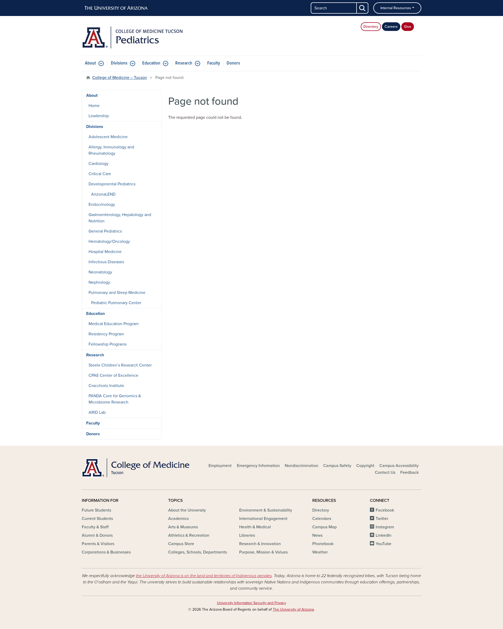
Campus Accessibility (399, 465)
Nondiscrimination (301, 465)
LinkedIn (383, 535)
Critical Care (100, 173)
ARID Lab (97, 412)
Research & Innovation (260, 543)
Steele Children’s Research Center (120, 365)
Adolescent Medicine (108, 136)
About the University (187, 510)
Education (151, 63)
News (317, 535)
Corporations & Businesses (106, 552)
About (90, 63)
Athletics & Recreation (188, 535)
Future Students (96, 510)
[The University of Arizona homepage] (116, 8)
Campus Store (181, 543)
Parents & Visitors (98, 543)
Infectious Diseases (106, 262)
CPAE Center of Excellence (113, 375)
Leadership (99, 116)
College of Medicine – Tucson (119, 77)
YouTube (383, 543)
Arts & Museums (183, 527)
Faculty (213, 63)
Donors (233, 63)
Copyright (365, 465)
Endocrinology (102, 204)
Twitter (382, 518)
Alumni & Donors (97, 535)
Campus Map (324, 527)
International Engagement (263, 518)
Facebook (385, 510)
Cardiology (98, 163)
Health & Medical (255, 527)
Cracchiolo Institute (106, 385)
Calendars (321, 518)
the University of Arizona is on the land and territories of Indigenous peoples (204, 575)
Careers (391, 26)
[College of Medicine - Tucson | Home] (136, 467)
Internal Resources (395, 8)
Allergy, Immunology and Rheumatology (111, 150)
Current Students (97, 518)
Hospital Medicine (105, 251)
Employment (220, 465)
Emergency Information (258, 465)
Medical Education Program (114, 323)
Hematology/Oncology (109, 241)
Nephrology (99, 282)
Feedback (409, 472)
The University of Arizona (293, 609)
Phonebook (322, 543)
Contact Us (385, 472)
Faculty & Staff (95, 527)
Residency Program (106, 334)
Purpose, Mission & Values (263, 552)
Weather (320, 552)
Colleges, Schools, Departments (197, 552)
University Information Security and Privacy (251, 603)
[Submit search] (362, 8)
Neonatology (100, 272)
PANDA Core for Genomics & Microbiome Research (115, 399)
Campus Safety (337, 465)
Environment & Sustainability (265, 510)
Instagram (385, 527)
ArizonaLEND (103, 194)
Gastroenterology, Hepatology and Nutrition (120, 218)
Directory (370, 26)
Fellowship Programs (108, 344)
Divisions (119, 63)
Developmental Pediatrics (112, 184)
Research (183, 63)
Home (94, 105)
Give (407, 26)
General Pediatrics (105, 231)
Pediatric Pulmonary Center (116, 302)
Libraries (247, 535)
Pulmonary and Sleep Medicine (117, 292)
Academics (178, 518)
